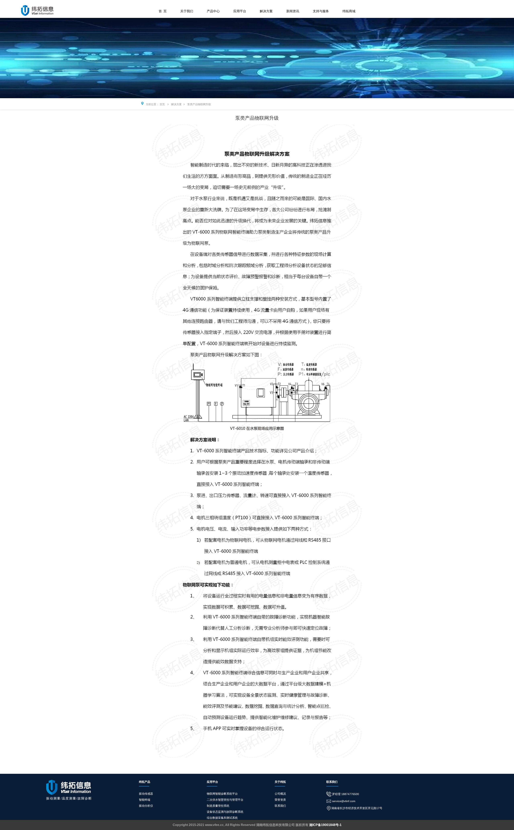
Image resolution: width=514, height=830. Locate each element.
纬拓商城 (349, 11)
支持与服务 (321, 11)
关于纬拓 (280, 781)
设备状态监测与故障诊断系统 (225, 811)
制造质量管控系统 (218, 805)
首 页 (163, 11)
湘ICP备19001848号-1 (325, 825)
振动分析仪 (146, 805)
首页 (162, 104)
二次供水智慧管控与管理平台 (225, 799)
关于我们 (186, 11)
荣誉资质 (280, 799)
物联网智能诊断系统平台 (222, 793)
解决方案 (266, 11)
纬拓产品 (144, 781)
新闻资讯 (292, 11)
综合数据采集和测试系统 (222, 817)
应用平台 (239, 11)
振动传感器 (146, 793)
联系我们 (280, 805)
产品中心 (213, 11)
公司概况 (280, 793)
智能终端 (144, 799)
